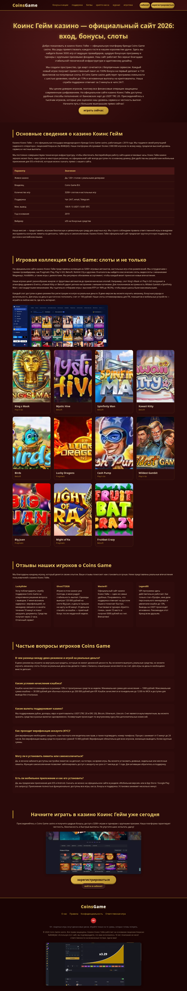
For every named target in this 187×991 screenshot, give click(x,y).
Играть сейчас (94, 110)
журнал (116, 5)
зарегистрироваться (163, 5)
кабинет (144, 5)
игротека (128, 5)
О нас (64, 913)
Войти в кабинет (93, 886)
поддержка (77, 5)
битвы (89, 5)
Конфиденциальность (92, 913)
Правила (74, 913)
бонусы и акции (60, 5)
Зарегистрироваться (93, 879)
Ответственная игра (115, 913)
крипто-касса (102, 5)
